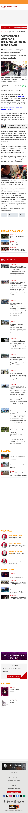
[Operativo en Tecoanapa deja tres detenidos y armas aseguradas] (5, 309)
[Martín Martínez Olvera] (4, 537)
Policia (22, 215)
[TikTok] (14, 796)
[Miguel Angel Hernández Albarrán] (4, 553)
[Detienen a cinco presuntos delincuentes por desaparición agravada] (5, 416)
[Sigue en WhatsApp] (22, 85)
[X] (7, 796)
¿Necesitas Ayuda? (14, 792)
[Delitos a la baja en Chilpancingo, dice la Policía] (5, 242)
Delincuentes (13, 215)
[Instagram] (10, 796)
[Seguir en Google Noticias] (25, 85)
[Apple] (21, 796)
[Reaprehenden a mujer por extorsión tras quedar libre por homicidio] (5, 395)
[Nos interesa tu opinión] (14, 766)
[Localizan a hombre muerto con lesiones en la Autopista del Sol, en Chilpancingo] (5, 575)
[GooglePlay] (24, 796)
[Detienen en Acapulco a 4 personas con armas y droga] (5, 249)
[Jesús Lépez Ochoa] (4, 561)
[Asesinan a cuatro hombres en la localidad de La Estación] (5, 361)
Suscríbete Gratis (14, 676)
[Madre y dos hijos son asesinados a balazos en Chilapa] (5, 328)
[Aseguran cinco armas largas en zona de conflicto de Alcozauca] (5, 436)
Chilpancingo (21, 96)
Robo (4, 215)
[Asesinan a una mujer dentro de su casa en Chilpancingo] (5, 345)
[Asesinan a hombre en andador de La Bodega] (5, 376)
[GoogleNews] (17, 796)
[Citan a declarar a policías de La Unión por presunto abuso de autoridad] (5, 582)
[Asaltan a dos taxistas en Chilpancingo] (5, 236)
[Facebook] (3, 796)
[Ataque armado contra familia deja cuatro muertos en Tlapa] (5, 597)
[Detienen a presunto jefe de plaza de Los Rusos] (5, 289)
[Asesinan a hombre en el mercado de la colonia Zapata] (5, 271)
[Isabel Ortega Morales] (4, 545)
